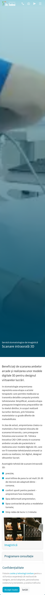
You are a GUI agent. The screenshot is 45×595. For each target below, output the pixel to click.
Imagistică (10, 545)
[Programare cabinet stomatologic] (34, 3)
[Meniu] (40, 3)
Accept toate (11, 589)
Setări (25, 589)
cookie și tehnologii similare (22, 573)
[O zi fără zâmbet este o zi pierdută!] (8, 3)
